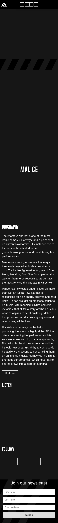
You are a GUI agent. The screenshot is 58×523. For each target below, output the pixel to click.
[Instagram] (27, 4)
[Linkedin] (36, 4)
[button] (54, 4)
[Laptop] (43, 461)
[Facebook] (22, 4)
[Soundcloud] (36, 461)
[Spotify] (31, 4)
